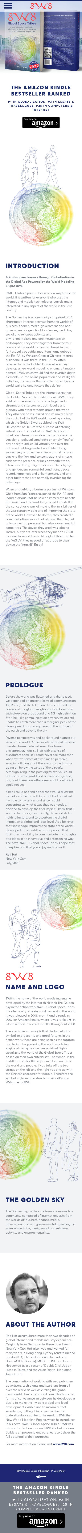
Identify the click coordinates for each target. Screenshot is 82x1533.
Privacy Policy (58, 1470)
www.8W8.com (63, 1444)
